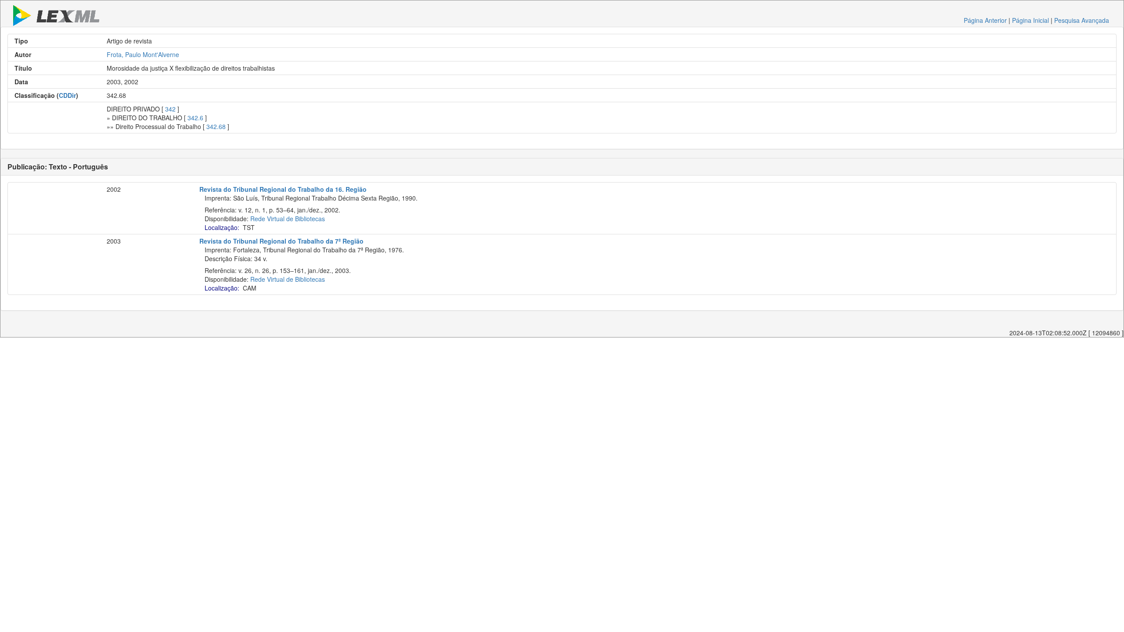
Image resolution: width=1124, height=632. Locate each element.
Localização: (222, 227)
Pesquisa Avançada (1081, 20)
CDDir (67, 95)
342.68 (216, 126)
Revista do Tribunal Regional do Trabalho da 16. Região (283, 189)
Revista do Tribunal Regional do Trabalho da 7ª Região (281, 241)
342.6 (195, 117)
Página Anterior (985, 20)
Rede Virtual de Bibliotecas (287, 218)
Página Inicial (1030, 20)
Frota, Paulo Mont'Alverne (143, 54)
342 (170, 108)
